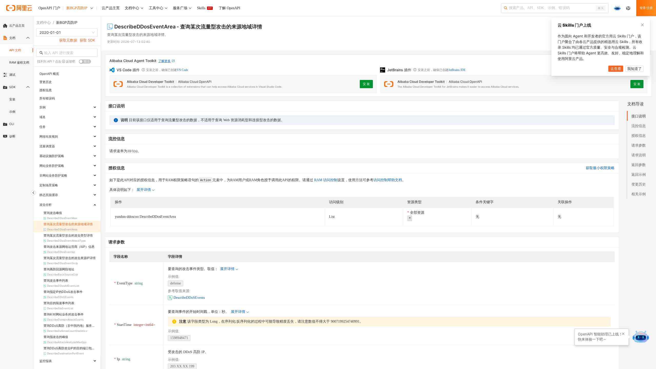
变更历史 (638, 184)
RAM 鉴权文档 (19, 62)
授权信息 (638, 135)
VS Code (182, 70)
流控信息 (638, 126)
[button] (623, 334)
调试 (12, 75)
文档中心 (43, 22)
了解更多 (164, 61)
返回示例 (638, 174)
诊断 (12, 136)
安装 (12, 99)
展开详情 (144, 190)
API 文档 (15, 50)
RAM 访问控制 (325, 180)
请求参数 (638, 145)
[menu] (16, 80)
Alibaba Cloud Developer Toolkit (150, 82)
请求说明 (638, 155)
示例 (12, 112)
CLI (11, 124)
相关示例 (638, 194)
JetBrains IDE (457, 70)
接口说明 (638, 116)
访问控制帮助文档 (387, 180)
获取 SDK (87, 40)
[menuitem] (16, 25)
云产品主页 (17, 25)
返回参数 (638, 164)
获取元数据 (68, 40)
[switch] (85, 61)
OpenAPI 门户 (49, 8)
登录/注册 (646, 8)
